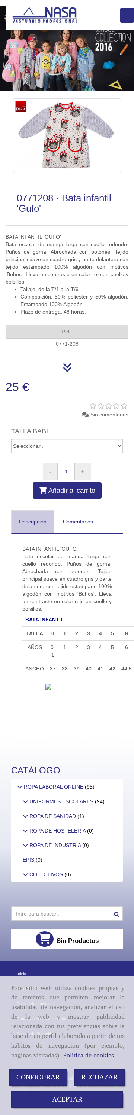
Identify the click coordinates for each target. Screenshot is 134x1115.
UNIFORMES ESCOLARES (61, 801)
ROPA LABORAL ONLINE (53, 787)
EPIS (29, 860)
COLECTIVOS (46, 874)
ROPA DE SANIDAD (52, 816)
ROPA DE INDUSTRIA (55, 845)
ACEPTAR (67, 1099)
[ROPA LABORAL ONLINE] (19, 787)
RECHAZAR (100, 1077)
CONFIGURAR (38, 1077)
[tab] (32, 522)
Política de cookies (88, 1055)
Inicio (21, 974)
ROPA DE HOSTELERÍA (57, 831)
